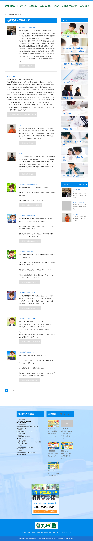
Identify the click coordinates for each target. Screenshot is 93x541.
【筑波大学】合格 (27, 66)
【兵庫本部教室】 (21, 419)
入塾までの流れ (45, 6)
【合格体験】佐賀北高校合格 (30, 341)
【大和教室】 (20, 445)
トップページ (21, 6)
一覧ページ (82, 184)
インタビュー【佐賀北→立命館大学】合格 (22, 114)
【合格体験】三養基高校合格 (30, 241)
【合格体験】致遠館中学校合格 (31, 205)
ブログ (56, 6)
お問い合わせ (84, 6)
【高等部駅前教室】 (21, 424)
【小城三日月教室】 (21, 440)
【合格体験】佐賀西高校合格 (30, 308)
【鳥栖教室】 (20, 450)
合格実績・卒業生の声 (69, 6)
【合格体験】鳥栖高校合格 (29, 282)
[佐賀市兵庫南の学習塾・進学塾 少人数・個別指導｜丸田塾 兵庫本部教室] (15, 6)
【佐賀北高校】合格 (27, 143)
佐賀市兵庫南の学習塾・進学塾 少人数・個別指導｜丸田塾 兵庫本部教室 (44, 538)
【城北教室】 (20, 435)
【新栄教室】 (20, 430)
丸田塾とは (33, 6)
